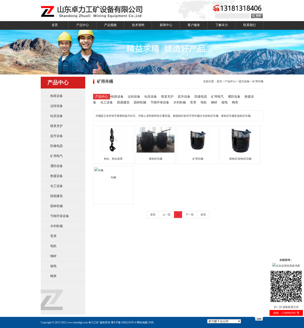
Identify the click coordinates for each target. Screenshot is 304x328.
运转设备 (56, 106)
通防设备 (56, 166)
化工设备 (56, 186)
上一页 (166, 214)
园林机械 (56, 206)
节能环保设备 (59, 216)
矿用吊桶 (258, 81)
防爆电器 (56, 146)
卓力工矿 (93, 322)
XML (151, 322)
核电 (53, 266)
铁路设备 (56, 96)
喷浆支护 (56, 126)
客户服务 (194, 25)
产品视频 (110, 25)
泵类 (53, 236)
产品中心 (82, 25)
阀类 (53, 276)
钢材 (53, 256)
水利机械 (56, 226)
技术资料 (138, 25)
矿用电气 (56, 156)
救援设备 (56, 176)
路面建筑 (56, 196)
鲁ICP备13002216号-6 (123, 322)
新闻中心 (166, 25)
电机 (53, 246)
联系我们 (249, 25)
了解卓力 (221, 25)
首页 (55, 25)
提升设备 (56, 136)
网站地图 (142, 322)
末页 (203, 214)
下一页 (190, 214)
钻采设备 (56, 116)
